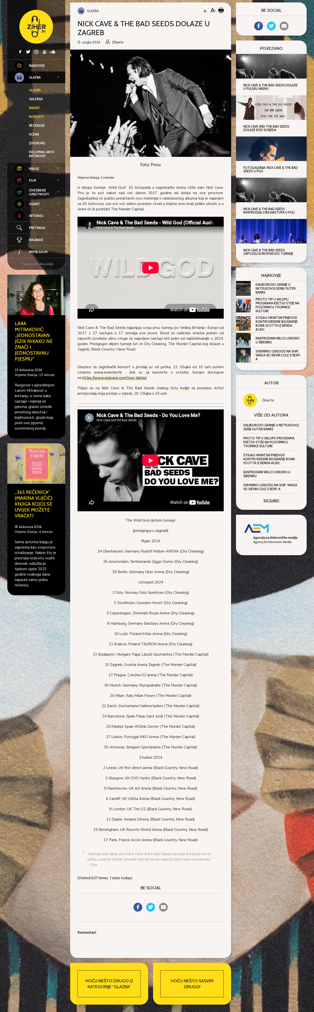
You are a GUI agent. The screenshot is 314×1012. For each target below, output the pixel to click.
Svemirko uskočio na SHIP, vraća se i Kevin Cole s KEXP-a (278, 355)
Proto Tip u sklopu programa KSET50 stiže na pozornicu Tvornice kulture (277, 305)
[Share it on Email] (163, 910)
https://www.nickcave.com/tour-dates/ (114, 377)
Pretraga (37, 228)
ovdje (184, 388)
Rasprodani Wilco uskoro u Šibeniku (278, 340)
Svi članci (271, 500)
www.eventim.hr (108, 372)
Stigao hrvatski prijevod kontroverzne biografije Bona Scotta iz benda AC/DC (277, 323)
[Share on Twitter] (150, 910)
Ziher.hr (268, 400)
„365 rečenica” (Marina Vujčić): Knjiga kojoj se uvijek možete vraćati (34, 504)
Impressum (38, 252)
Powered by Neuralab (37, 264)
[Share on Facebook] (137, 910)
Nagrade (36, 240)
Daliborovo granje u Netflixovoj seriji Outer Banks (276, 288)
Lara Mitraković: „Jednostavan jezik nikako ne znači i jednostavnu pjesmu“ (33, 341)
